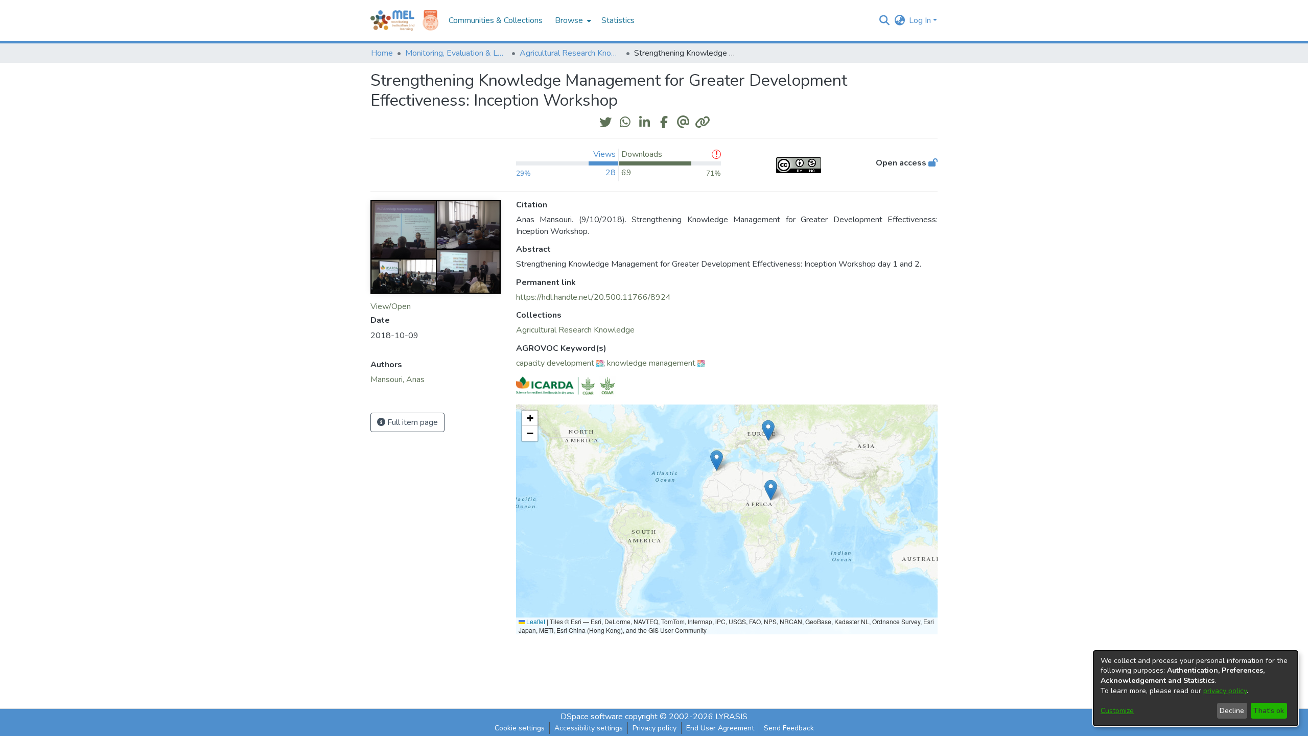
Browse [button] (569, 20)
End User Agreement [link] (720, 728)
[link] (575, 330)
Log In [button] (921, 20)
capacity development (555, 363)
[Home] (392, 20)
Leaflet (535, 621)
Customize (1117, 711)
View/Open (390, 306)
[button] (884, 20)
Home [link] (382, 53)
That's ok (1268, 711)
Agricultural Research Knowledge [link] (571, 53)
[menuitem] (572, 20)
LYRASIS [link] (731, 716)
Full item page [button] (411, 422)
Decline (1232, 711)
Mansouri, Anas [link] (397, 379)
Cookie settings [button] (520, 728)
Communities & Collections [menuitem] (496, 20)
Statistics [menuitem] (618, 20)
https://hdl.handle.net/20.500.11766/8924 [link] (593, 297)
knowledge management (651, 363)
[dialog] (1195, 688)
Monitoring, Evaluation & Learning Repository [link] (456, 53)
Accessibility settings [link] (588, 728)
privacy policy (1225, 691)
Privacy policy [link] (654, 728)
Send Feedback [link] (789, 728)
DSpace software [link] (591, 716)
